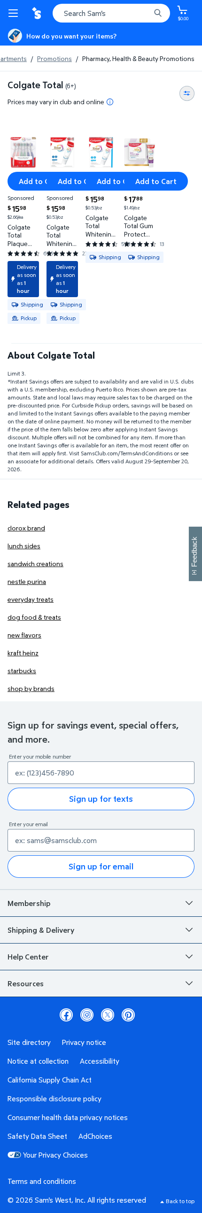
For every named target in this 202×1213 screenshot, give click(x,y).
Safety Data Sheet (37, 1136)
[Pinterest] (128, 1015)
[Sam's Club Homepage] (37, 13)
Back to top (180, 1201)
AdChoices (95, 1136)
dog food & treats (34, 617)
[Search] (157, 13)
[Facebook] (66, 1015)
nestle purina (27, 581)
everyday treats (31, 599)
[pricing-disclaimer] (110, 102)
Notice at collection (38, 1061)
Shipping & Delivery (41, 930)
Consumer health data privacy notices (68, 1117)
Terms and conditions (42, 1181)
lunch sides (24, 545)
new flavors (24, 634)
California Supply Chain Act (50, 1080)
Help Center (28, 957)
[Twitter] (107, 1015)
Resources (26, 983)
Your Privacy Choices (55, 1155)
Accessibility (99, 1061)
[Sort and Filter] (186, 93)
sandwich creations (35, 563)
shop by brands (31, 688)
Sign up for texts (101, 799)
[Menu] (15, 13)
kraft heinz (23, 652)
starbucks (22, 670)
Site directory (29, 1042)
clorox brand (26, 527)
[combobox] (111, 13)
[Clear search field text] (145, 13)
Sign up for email (101, 866)
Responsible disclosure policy (54, 1098)
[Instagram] (87, 1015)
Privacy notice (84, 1042)
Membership (29, 903)
